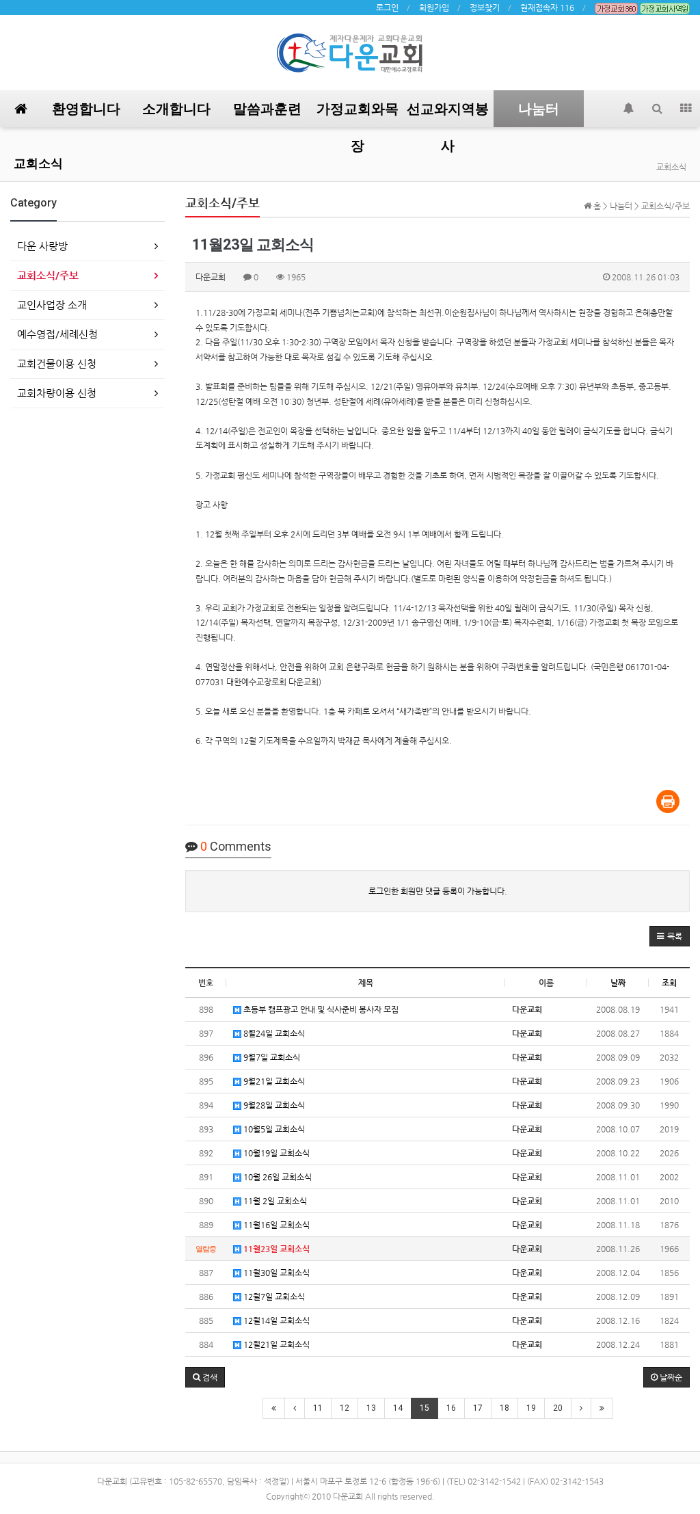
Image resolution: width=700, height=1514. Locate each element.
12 (344, 1408)
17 (478, 1408)
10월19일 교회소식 (275, 1153)
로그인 (387, 7)
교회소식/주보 (48, 275)
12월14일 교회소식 (275, 1320)
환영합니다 (86, 109)
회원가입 (434, 7)
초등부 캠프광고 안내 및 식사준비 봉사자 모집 (320, 1009)
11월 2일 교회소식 (274, 1201)
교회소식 (38, 163)
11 (318, 1408)
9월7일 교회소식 (270, 1057)
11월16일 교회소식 (275, 1225)
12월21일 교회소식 (275, 1344)
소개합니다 (176, 109)
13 (371, 1408)
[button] (669, 936)
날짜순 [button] (670, 1377)
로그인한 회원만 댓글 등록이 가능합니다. (437, 891)
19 (531, 1408)
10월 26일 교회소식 (276, 1177)
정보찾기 (485, 7)
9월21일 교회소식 (273, 1081)
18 (504, 1408)
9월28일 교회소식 (273, 1105)
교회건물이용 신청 (56, 363)
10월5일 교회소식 (273, 1129)
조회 (669, 982)
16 (451, 1408)
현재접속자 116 (547, 7)
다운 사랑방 (42, 246)
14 (398, 1408)
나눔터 (538, 109)
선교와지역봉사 (448, 114)
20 (558, 1408)
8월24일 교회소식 (273, 1033)
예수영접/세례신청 (57, 334)
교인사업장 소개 (52, 304)
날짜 (617, 982)
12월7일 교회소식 (273, 1296)
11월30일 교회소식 (275, 1272)
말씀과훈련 (267, 109)
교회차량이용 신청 (56, 393)
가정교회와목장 (358, 114)
